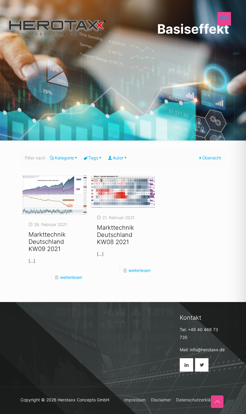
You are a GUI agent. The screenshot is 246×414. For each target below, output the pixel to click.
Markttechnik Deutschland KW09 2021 (47, 241)
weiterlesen (71, 277)
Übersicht (211, 157)
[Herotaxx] (56, 27)
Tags (93, 157)
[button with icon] (186, 365)
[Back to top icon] (217, 401)
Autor (118, 157)
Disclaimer (161, 399)
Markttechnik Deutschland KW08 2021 (115, 235)
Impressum (135, 399)
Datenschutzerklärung (198, 399)
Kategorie (64, 157)
